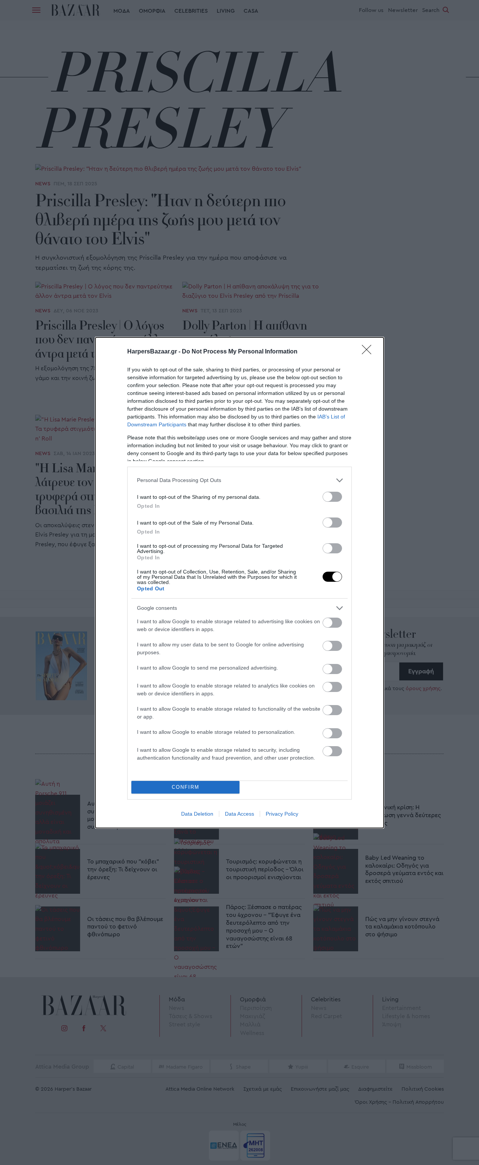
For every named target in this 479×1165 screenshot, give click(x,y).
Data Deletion (197, 814)
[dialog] (239, 582)
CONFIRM (185, 787)
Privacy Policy (282, 814)
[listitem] (239, 480)
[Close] (369, 352)
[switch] (332, 497)
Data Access (239, 814)
